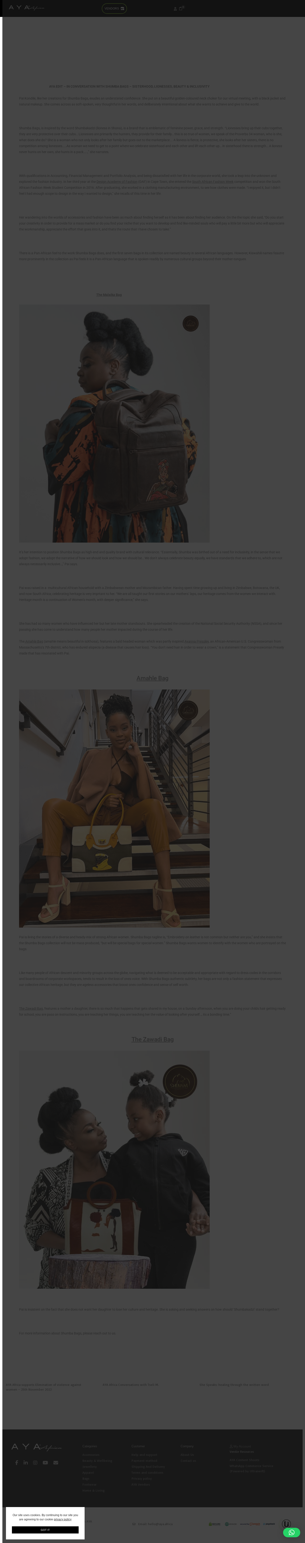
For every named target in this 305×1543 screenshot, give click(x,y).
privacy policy (62, 1519)
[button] (291, 1532)
